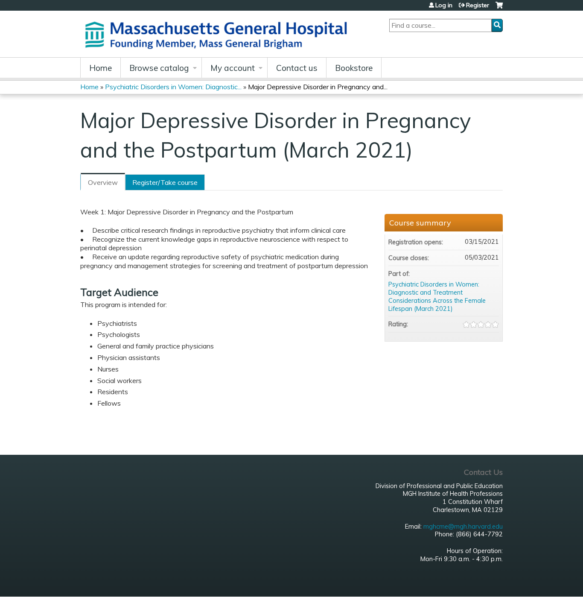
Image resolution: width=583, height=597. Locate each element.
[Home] (219, 34)
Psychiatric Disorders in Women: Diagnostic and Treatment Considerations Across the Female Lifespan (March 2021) (437, 296)
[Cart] (499, 8)
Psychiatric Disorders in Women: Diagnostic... (173, 86)
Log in (443, 5)
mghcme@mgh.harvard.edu (463, 526)
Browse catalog (159, 68)
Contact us (297, 68)
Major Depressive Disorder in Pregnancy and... (318, 86)
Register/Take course (165, 182)
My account (232, 68)
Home (100, 68)
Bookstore (354, 68)
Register (477, 5)
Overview (103, 182)
